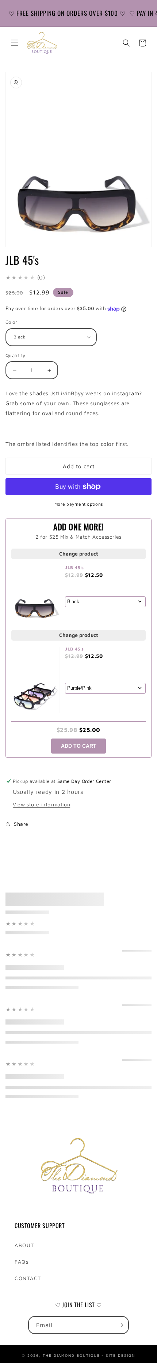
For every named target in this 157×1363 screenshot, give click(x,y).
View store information (41, 804)
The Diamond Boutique (71, 1355)
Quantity (15, 355)
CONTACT (28, 1278)
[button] (15, 43)
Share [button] (21, 824)
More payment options (78, 504)
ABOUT (24, 1245)
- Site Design (118, 1355)
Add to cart (78, 746)
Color (11, 322)
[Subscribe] (120, 1325)
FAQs (21, 1261)
